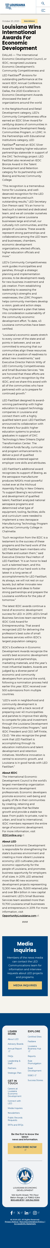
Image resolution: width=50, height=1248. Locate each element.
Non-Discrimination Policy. (32, 1222)
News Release (29, 21)
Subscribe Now (27, 1147)
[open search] (43, 3)
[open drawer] (43, 10)
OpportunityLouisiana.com (20, 915)
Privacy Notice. (11, 1222)
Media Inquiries (25, 985)
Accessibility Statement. (25, 1224)
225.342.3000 (32, 1200)
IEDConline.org (13, 835)
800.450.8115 (17, 1200)
